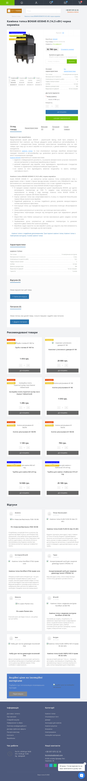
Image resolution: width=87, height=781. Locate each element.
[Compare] (77, 33)
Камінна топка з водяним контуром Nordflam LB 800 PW (62, 614)
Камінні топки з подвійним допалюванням (27, 233)
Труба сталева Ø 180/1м (24, 347)
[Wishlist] (71, 33)
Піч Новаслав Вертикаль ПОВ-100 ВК (24, 527)
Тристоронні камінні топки (53, 233)
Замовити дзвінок (73, 12)
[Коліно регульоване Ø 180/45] (62, 426)
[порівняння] (38, 343)
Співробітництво (13, 720)
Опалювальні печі (52, 717)
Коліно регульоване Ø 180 (62, 388)
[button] (36, 2)
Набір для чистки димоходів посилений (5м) (24, 654)
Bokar (55, 39)
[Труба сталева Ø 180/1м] (24, 343)
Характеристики (31, 128)
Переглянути (18, 694)
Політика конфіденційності (17, 726)
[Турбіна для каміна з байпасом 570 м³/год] (62, 466)
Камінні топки (16, 16)
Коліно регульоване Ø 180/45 (62, 432)
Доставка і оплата (13, 714)
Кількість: (49, 103)
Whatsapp (55, 765)
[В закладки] (39, 340)
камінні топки (27, 151)
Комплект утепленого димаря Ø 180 (62, 349)
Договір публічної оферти (16, 729)
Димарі (47, 720)
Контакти (10, 735)
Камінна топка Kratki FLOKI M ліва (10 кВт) (62, 529)
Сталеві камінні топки (35, 236)
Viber (46, 765)
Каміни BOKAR (15, 158)
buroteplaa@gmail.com (54, 755)
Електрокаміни (50, 732)
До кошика (61, 112)
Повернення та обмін (15, 723)
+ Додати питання (19, 322)
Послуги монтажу (13, 732)
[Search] (59, 11)
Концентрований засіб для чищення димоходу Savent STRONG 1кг (62, 572)
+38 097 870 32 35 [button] (53, 751)
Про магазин (11, 717)
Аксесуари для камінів (53, 723)
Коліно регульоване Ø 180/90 (24, 432)
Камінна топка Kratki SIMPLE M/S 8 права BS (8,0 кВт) (62, 654)
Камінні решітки (51, 726)
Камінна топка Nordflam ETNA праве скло (24, 571)
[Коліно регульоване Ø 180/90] (24, 426)
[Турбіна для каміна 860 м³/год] (24, 466)
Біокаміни (48, 729)
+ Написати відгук (19, 296)
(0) (63, 33)
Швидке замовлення (62, 118)
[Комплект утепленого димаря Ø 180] (62, 344)
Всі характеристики (70, 70)
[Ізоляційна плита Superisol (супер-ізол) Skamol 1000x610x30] (24, 385)
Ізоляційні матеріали (52, 735)
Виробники (11, 738)
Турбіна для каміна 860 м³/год (24, 472)
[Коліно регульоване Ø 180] (62, 383)
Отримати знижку (67, 49)
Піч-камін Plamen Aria (24, 611)
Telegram (51, 765)
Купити (72, 61)
